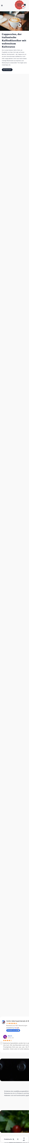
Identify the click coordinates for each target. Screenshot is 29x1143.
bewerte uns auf (12, 1030)
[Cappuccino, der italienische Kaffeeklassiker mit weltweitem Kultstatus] (14, 21)
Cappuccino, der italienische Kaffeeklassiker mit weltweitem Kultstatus (14, 40)
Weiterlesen (7, 69)
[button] (25, 1138)
